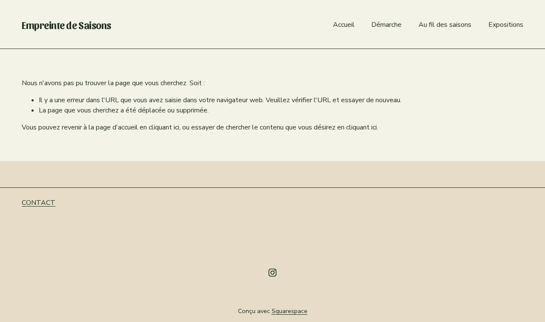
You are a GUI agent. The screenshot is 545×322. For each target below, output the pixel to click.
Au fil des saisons (445, 24)
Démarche (386, 24)
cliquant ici (164, 127)
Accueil (344, 24)
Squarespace (289, 311)
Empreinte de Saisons (66, 25)
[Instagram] (272, 272)
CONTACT (38, 202)
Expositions (505, 24)
